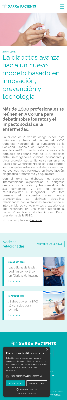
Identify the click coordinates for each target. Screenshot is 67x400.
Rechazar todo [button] (36, 383)
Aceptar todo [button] (15, 383)
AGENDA (48, 371)
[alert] (26, 372)
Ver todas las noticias (49, 244)
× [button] (47, 349)
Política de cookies (50, 394)
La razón (36, 220)
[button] (26, 389)
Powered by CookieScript (26, 394)
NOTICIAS (49, 376)
